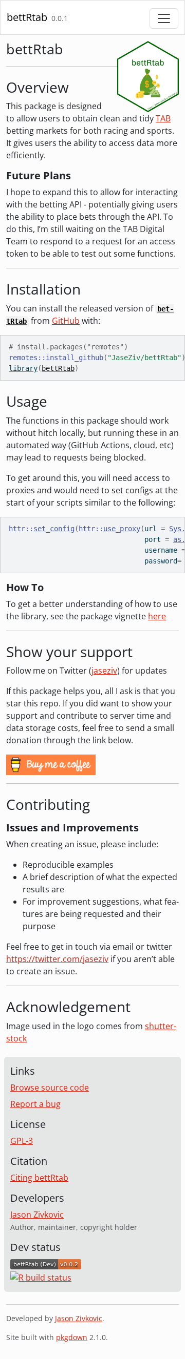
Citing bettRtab (39, 1177)
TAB (163, 118)
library (23, 368)
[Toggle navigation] (164, 18)
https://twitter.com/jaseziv (57, 959)
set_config (54, 529)
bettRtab (27, 17)
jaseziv (104, 670)
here (157, 616)
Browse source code (49, 1087)
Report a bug (35, 1104)
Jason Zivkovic (37, 1214)
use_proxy (121, 529)
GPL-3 (21, 1140)
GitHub (66, 320)
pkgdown (71, 1337)
